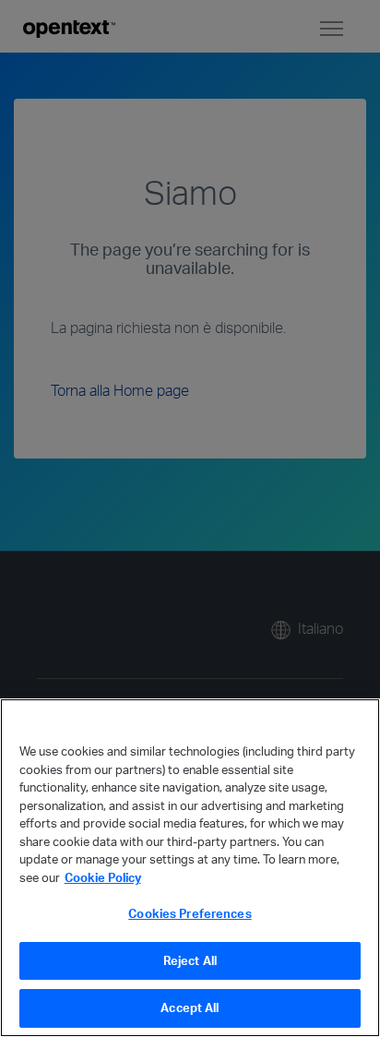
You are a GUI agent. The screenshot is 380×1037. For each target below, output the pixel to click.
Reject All (190, 960)
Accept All (189, 1007)
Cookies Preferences (189, 913)
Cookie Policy (103, 877)
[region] (190, 867)
